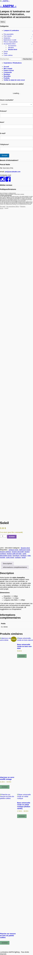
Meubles (11, 47)
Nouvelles (7, 76)
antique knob (13, 550)
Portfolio (7, 78)
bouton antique (5, 552)
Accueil (6, 66)
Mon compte (8, 68)
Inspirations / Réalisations (13, 63)
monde (2, 557)
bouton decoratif (18, 552)
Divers (6, 51)
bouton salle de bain (14, 554)
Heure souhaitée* (6, 100)
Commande (8, 72)
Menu (3, 22)
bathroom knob (24, 550)
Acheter (12, 537)
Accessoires (12, 45)
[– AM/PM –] (5, 1)
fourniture (16, 555)
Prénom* (3, 111)
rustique (18, 557)
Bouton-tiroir (12, 49)
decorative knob (6, 555)
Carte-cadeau (8, 55)
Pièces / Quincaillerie (11, 42)
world (24, 557)
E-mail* (3, 133)
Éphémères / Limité (10, 40)
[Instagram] (2, 180)
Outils (5, 53)
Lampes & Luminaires (11, 30)
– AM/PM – (8, 6)
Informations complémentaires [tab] (15, 567)
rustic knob (10, 557)
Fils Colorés (8, 36)
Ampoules (7, 38)
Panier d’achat (9, 70)
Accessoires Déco (9, 44)
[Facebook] (8, 180)
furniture (23, 555)
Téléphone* (4, 144)
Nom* (2, 122)
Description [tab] (7, 563)
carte (24, 554)
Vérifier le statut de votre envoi (14, 80)
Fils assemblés (8, 34)
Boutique (7, 74)
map (29, 555)
